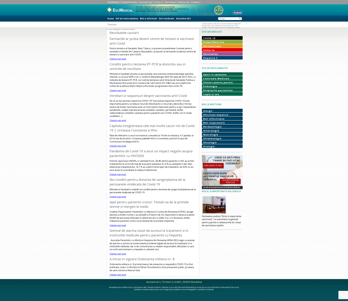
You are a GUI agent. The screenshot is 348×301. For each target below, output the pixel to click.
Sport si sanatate (215, 74)
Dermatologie (212, 126)
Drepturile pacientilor (218, 90)
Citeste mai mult (118, 58)
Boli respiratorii (214, 122)
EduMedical (113, 2)
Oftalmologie (212, 138)
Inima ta (158, 2)
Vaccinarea (170, 2)
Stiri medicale (166, 18)
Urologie (209, 146)
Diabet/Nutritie (129, 2)
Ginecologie (211, 130)
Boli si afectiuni (148, 18)
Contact (195, 2)
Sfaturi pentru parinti (218, 82)
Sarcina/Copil (145, 2)
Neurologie (210, 134)
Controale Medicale (216, 78)
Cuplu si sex (211, 94)
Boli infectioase (214, 118)
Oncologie (210, 142)
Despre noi (183, 2)
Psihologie (210, 86)
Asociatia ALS (183, 18)
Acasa (110, 18)
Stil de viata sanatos (127, 18)
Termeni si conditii (171, 281)
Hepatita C (210, 58)
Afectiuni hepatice (216, 114)
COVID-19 (209, 38)
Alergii (207, 110)
